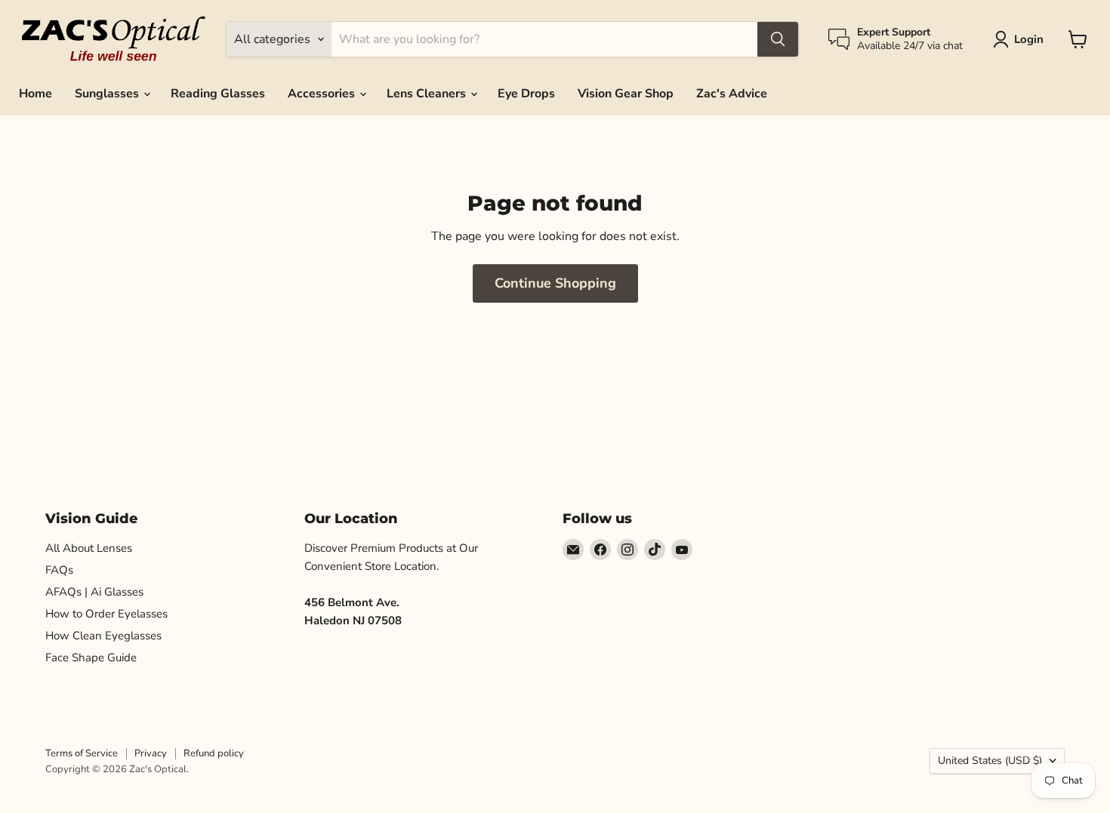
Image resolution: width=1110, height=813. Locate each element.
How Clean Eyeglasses (103, 635)
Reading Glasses (218, 93)
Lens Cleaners (428, 93)
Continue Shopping (555, 283)
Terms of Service (81, 753)
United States (990, 760)
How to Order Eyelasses (106, 613)
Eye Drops (526, 93)
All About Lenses (88, 548)
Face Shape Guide (91, 657)
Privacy (150, 753)
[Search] (777, 39)
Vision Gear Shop (626, 93)
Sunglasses (108, 93)
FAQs (59, 569)
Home (35, 93)
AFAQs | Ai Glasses (94, 591)
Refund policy (213, 753)
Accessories (323, 93)
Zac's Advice (731, 93)
